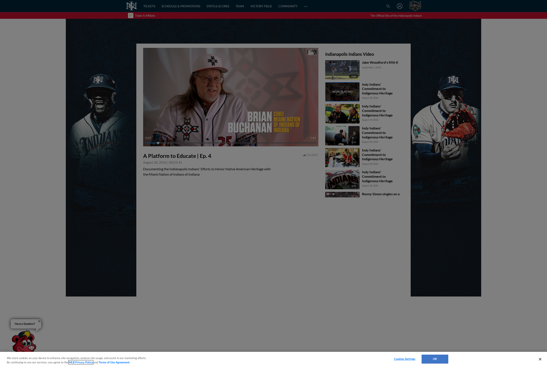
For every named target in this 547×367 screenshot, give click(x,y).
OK (435, 359)
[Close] (540, 359)
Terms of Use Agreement (114, 362)
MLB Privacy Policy (81, 362)
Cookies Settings (404, 359)
